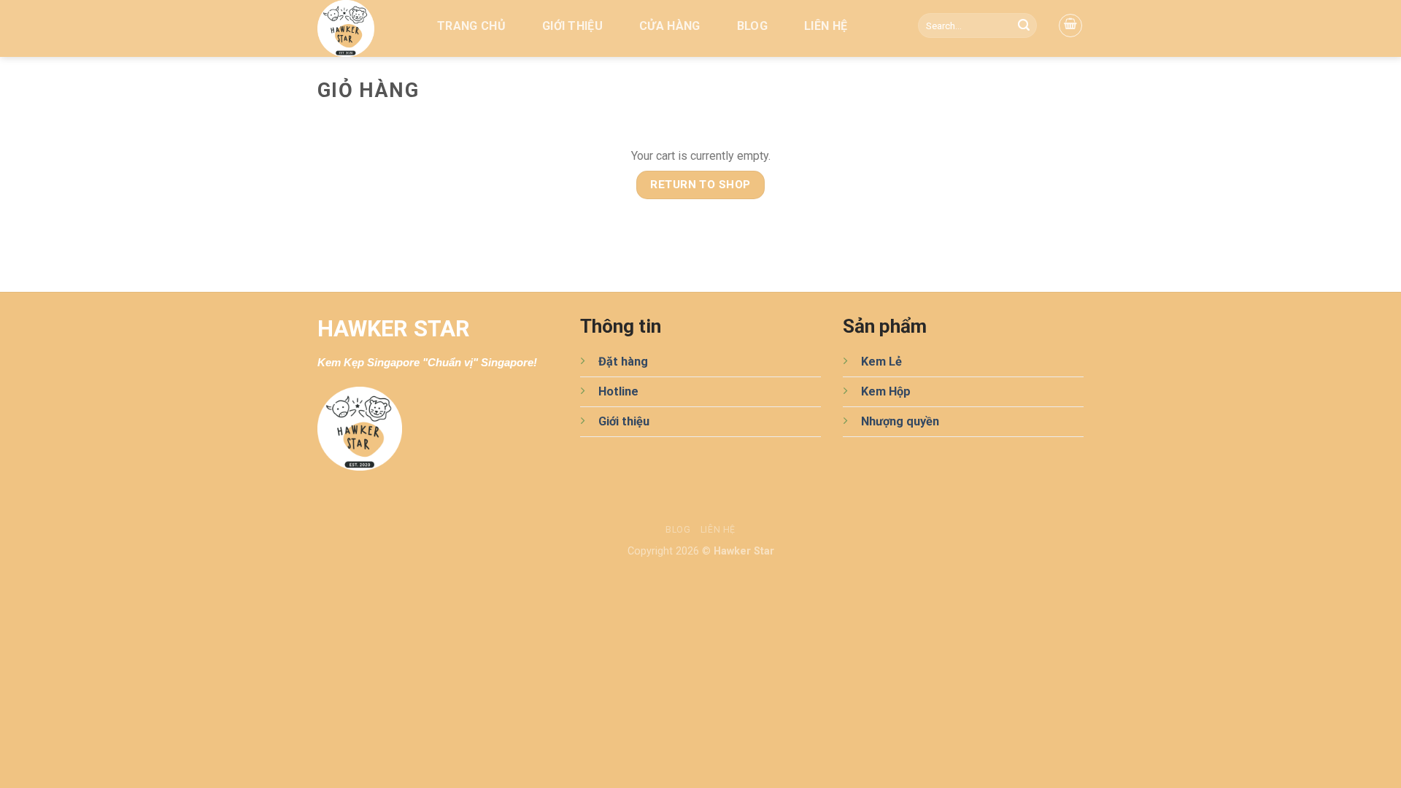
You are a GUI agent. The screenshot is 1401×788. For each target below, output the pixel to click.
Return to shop (700, 184)
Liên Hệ (825, 26)
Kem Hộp (886, 391)
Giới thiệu (572, 26)
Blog (752, 26)
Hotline (618, 391)
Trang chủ (471, 26)
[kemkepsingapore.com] (361, 28)
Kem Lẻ (881, 361)
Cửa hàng (669, 26)
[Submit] (1023, 25)
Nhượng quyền (900, 421)
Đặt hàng (623, 361)
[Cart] (1070, 25)
